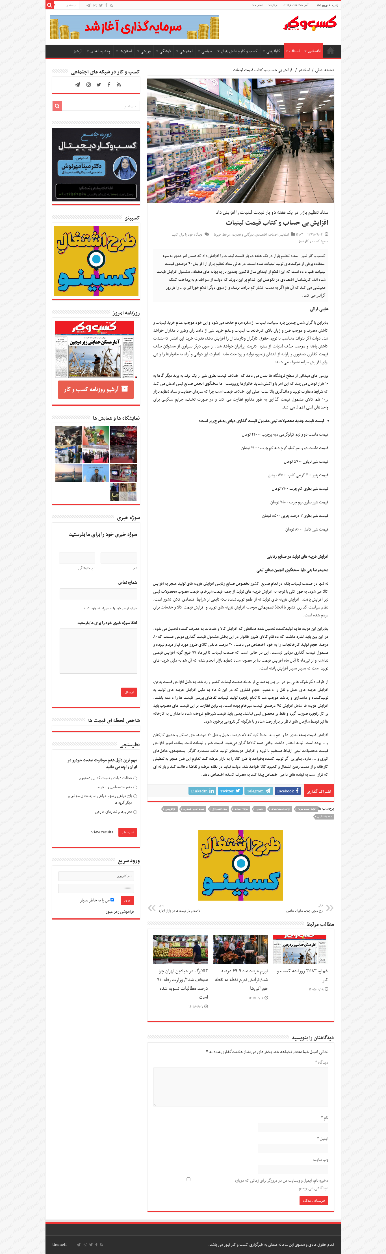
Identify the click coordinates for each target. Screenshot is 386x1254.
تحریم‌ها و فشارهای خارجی (113, 812)
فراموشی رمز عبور (120, 911)
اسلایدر (304, 70)
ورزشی (146, 51)
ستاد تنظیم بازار (219, 809)
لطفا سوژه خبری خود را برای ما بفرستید (107, 623)
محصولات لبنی (324, 816)
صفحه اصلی (330, 50)
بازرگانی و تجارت (242, 235)
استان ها (126, 51)
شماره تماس (127, 582)
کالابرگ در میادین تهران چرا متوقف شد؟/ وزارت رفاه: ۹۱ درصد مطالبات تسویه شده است (182, 984)
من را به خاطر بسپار (95, 900)
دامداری (260, 809)
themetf (59, 1244)
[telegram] (88, 6)
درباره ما (272, 5)
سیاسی (206, 51)
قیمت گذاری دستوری (193, 809)
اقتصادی (314, 51)
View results (102, 832)
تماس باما (257, 5)
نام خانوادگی (86, 568)
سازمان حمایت (241, 809)
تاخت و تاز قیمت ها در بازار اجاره (179, 908)
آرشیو (77, 51)
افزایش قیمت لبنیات (280, 809)
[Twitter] (101, 6)
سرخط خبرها (222, 235)
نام (324, 1118)
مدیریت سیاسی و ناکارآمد (114, 787)
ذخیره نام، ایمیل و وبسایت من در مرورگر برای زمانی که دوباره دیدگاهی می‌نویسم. (281, 1184)
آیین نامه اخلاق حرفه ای (295, 5)
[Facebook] (106, 6)
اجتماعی (186, 51)
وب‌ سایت (320, 1159)
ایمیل (322, 1138)
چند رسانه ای (100, 51)
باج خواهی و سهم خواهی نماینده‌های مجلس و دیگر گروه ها (100, 799)
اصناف (294, 51)
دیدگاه (321, 1062)
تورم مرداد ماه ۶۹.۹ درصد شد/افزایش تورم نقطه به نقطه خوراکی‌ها (241, 980)
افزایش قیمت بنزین (307, 809)
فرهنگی (165, 51)
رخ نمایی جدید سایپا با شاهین (304, 908)
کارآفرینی (273, 51)
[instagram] (95, 6)
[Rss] (111, 6)
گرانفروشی (170, 809)
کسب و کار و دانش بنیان (239, 51)
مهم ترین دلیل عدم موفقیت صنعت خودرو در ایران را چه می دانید (102, 763)
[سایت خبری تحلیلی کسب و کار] (310, 22)
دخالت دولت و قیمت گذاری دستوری (105, 778)
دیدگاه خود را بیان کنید (187, 235)
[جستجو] (49, 5)
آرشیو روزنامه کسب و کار (91, 389)
